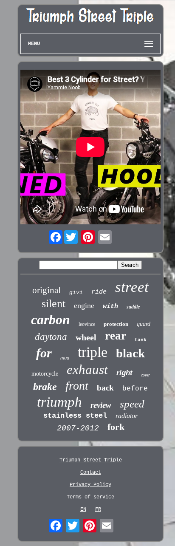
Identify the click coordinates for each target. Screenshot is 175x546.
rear (115, 335)
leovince (87, 324)
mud (64, 357)
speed (132, 404)
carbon (50, 319)
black (130, 353)
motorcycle (44, 374)
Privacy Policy (90, 485)
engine (84, 305)
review (100, 405)
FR (98, 509)
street (132, 287)
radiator (127, 415)
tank (141, 339)
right (124, 373)
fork (115, 427)
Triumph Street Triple (90, 460)
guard (143, 324)
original (46, 290)
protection (116, 324)
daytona (51, 336)
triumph (59, 402)
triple (92, 352)
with (110, 306)
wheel (86, 337)
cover (145, 375)
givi (76, 292)
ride (99, 292)
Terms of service (90, 497)
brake (45, 386)
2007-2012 (78, 428)
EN (83, 509)
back (105, 387)
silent (53, 303)
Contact (90, 472)
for (44, 353)
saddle (133, 307)
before (135, 389)
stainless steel (75, 416)
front (76, 385)
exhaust (87, 369)
